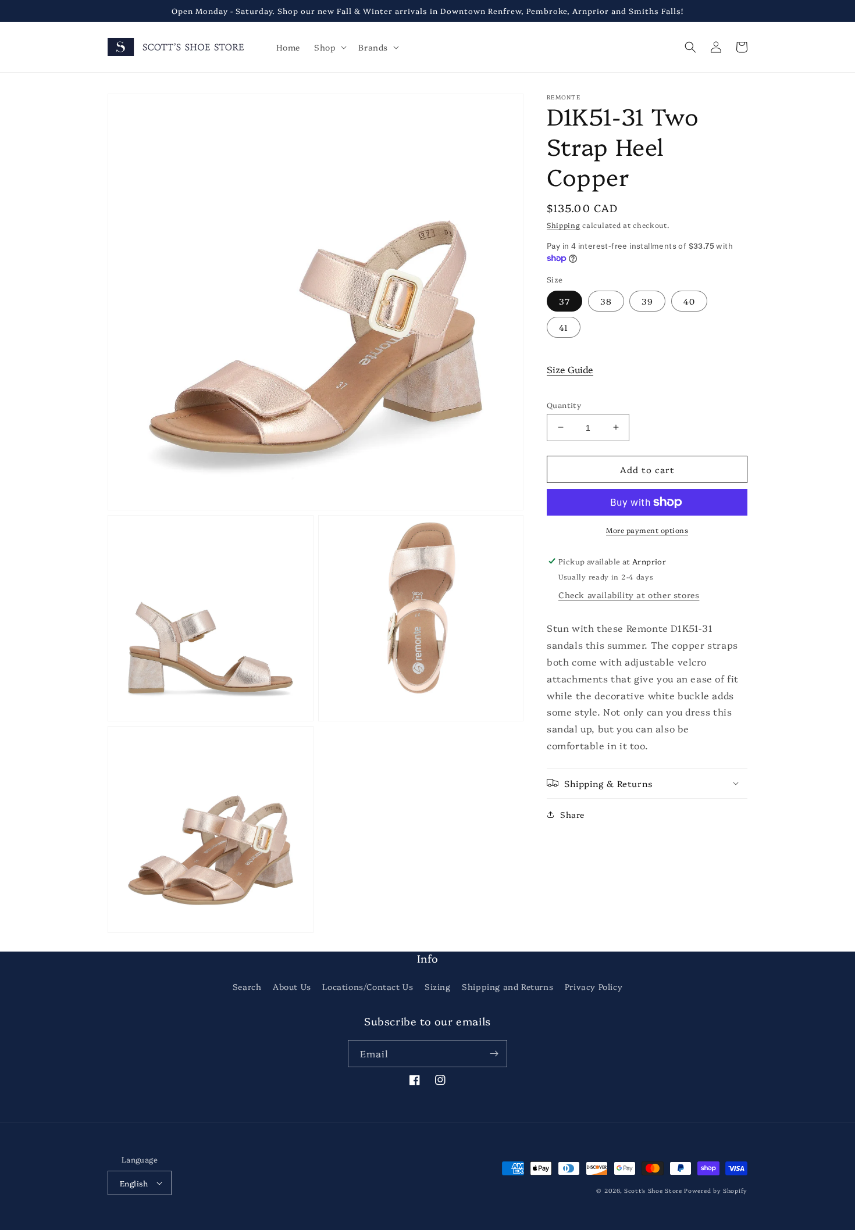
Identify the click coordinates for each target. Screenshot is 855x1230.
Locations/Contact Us (367, 986)
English (134, 1183)
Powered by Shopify (715, 1190)
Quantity (564, 404)
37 (564, 300)
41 (563, 326)
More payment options (647, 530)
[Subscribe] (494, 1053)
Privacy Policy (593, 986)
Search (247, 986)
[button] (329, 47)
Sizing (438, 986)
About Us (292, 986)
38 (606, 300)
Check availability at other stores (628, 594)
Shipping (563, 225)
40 (689, 300)
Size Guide (570, 368)
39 (647, 300)
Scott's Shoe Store (653, 1190)
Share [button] (572, 814)
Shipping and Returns (507, 986)
